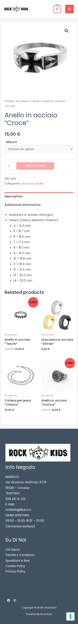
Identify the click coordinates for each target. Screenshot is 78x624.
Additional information (23, 205)
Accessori (23, 101)
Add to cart (35, 166)
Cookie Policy (15, 566)
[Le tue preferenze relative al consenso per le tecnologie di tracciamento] (70, 616)
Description (14, 196)
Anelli (36, 101)
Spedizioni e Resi (17, 561)
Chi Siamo (12, 550)
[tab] (39, 196)
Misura (11, 142)
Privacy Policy (15, 571)
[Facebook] (8, 600)
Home (9, 101)
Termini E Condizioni (19, 555)
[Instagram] (15, 600)
